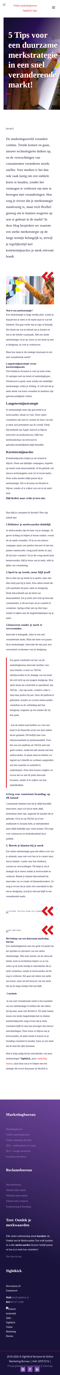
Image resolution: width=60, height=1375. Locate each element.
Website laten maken (16, 1190)
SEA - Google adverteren (18, 1151)
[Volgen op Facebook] (30, 1369)
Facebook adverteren (16, 1156)
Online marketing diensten (19, 1140)
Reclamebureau (13, 1184)
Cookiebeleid (33, 1366)
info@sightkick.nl (20, 1297)
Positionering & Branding (18, 1206)
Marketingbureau (14, 1129)
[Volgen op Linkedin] (37, 1369)
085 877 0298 (17, 1302)
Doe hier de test (13, 1256)
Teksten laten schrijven (17, 1201)
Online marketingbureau (18, 1134)
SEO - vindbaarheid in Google (21, 1145)
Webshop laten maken (16, 1195)
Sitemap (48, 1366)
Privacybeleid (15, 1366)
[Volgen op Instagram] (22, 1369)
